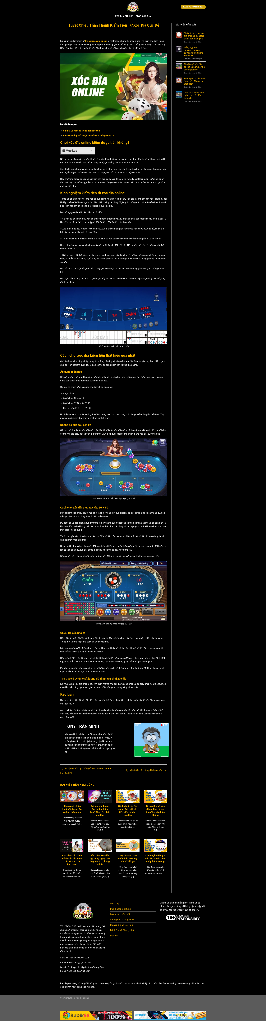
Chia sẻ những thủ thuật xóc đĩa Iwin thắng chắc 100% (90, 135)
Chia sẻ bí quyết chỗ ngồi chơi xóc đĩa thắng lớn (194, 95)
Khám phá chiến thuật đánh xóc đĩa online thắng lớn (72, 809)
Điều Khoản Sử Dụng (120, 909)
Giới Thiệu (115, 903)
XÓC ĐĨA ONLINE (124, 16)
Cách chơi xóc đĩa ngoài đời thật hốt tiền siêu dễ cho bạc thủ (127, 810)
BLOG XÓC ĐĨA (143, 16)
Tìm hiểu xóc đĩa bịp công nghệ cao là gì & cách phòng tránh (100, 860)
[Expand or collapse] (91, 150)
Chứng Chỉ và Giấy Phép (122, 919)
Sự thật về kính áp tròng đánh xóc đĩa (81, 130)
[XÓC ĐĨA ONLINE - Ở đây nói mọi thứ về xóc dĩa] (133, 7)
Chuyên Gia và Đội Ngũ (121, 925)
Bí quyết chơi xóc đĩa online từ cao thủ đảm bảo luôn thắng (155, 810)
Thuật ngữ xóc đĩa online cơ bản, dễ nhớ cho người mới (194, 67)
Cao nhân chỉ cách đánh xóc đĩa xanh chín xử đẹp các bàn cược (72, 860)
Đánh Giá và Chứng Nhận (122, 930)
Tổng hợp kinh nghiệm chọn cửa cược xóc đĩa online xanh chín (193, 51)
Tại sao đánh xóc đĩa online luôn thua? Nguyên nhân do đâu (99, 810)
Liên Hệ (113, 935)
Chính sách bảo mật (120, 914)
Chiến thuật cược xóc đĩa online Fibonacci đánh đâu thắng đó (194, 36)
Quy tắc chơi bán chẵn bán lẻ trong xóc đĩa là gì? (127, 858)
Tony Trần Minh (82, 726)
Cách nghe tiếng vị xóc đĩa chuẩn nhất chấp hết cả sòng (155, 858)
